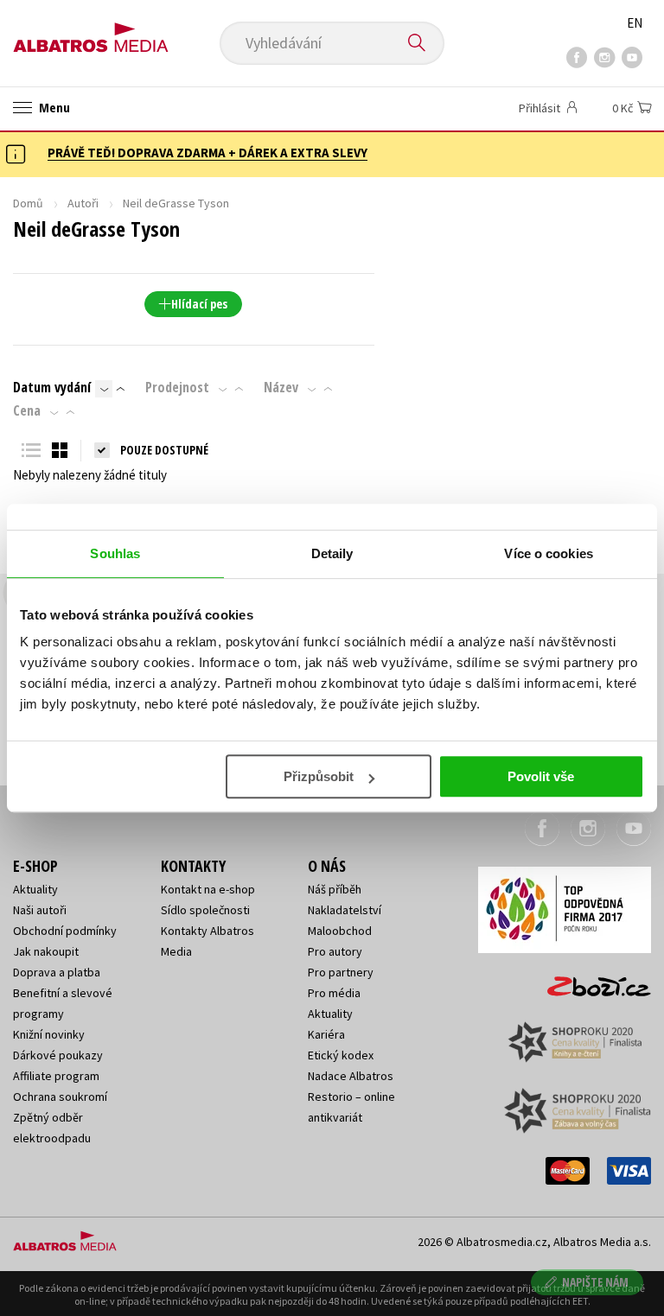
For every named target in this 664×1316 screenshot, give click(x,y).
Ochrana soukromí (60, 1096)
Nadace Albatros (350, 1076)
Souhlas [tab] (115, 553)
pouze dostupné (164, 450)
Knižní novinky (49, 1034)
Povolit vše (541, 776)
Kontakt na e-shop (208, 889)
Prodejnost (177, 387)
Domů (28, 203)
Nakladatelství (344, 910)
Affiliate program (56, 1076)
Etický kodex (341, 1055)
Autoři (83, 203)
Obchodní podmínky (65, 930)
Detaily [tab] (332, 553)
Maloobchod (340, 930)
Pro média (334, 993)
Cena (27, 410)
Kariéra (326, 1034)
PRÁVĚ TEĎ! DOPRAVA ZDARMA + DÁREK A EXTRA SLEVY (207, 152)
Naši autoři (40, 910)
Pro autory (335, 951)
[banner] (91, 31)
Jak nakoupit (46, 951)
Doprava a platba (56, 972)
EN (634, 23)
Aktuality (35, 889)
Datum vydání (52, 387)
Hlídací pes (199, 304)
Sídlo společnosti (205, 910)
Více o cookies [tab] (548, 553)
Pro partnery (341, 972)
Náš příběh (334, 889)
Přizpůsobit (319, 776)
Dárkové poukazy (58, 1055)
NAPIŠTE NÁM (595, 1282)
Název (281, 387)
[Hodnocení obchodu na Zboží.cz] (590, 980)
